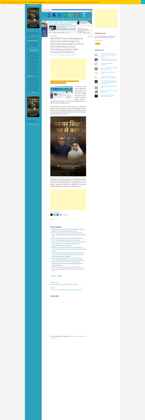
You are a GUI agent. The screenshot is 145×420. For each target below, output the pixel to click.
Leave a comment (72, 54)
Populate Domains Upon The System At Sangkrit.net (66, 229)
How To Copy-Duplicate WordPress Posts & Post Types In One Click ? (66, 288)
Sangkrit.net (29, 75)
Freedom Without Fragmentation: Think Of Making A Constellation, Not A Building (109, 82)
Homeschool (53, 35)
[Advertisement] (68, 69)
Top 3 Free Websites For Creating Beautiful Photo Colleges (64, 283)
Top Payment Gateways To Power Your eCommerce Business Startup (109, 59)
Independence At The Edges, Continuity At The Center (107, 95)
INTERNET (54, 276)
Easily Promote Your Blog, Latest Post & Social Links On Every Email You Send (109, 55)
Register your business (7, 2)
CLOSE (143, 1)
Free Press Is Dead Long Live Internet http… (63, 267)
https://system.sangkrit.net (32, 40)
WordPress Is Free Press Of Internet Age (63, 261)
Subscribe (98, 43)
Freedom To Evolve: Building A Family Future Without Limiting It (109, 77)
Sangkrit (63, 54)
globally (15, 2)
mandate (60, 276)
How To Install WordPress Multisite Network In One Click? (109, 68)
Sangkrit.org (34, 92)
